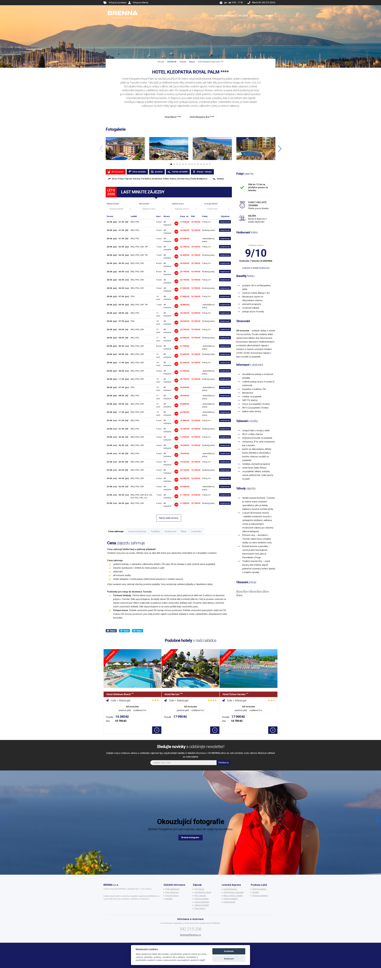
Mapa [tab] (183, 531)
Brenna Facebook (190, 837)
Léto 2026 (243, 15)
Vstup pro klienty (140, 2)
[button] (119, 209)
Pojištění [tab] (155, 531)
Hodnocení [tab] (170, 531)
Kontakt (269, 15)
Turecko (182, 62)
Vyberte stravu (178, 204)
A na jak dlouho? (211, 204)
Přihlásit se (223, 762)
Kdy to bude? (144, 204)
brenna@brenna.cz (190, 934)
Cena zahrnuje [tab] (116, 531)
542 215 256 (191, 929)
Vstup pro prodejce (118, 2)
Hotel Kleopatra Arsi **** (202, 117)
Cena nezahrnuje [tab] (137, 531)
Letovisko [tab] (196, 531)
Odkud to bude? (112, 204)
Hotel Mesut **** (173, 117)
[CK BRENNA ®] (123, 9)
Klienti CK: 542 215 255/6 (263, 2)
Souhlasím (229, 951)
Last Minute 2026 (224, 15)
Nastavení (229, 958)
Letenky (257, 15)
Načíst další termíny (168, 518)
